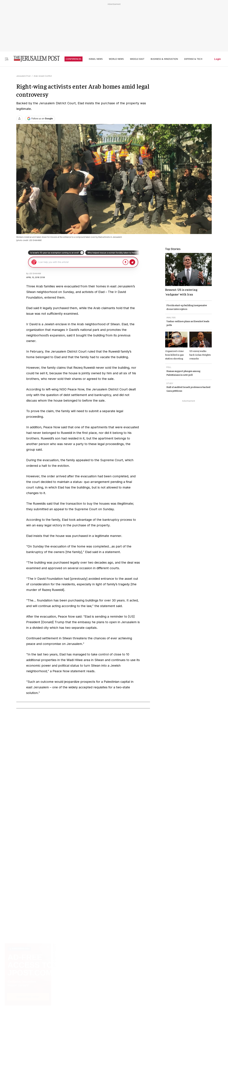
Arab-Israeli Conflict (43, 76)
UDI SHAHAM (35, 273)
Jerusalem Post (23, 76)
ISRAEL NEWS (96, 59)
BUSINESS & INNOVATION (164, 59)
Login (217, 59)
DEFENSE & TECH (193, 59)
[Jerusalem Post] (34, 59)
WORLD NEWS (116, 59)
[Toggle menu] (6, 59)
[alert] (28, 1035)
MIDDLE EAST (137, 59)
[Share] (19, 118)
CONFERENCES (73, 59)
